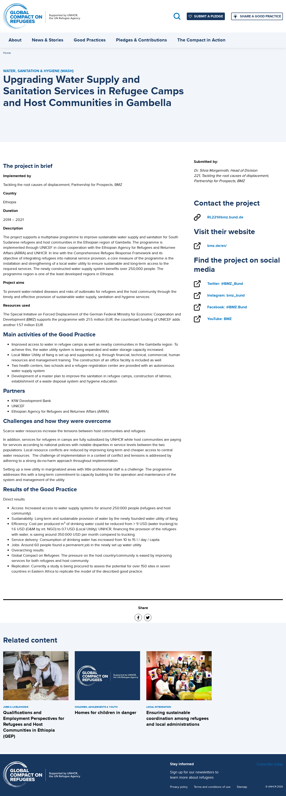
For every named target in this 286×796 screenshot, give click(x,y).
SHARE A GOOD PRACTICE (260, 16)
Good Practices (90, 39)
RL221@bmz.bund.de (225, 217)
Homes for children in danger (105, 712)
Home (7, 53)
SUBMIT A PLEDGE (208, 16)
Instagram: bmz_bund (226, 295)
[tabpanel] (36, 695)
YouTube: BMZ (219, 319)
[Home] (41, 16)
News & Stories (47, 39)
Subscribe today (269, 764)
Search (177, 16)
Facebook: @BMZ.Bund (227, 307)
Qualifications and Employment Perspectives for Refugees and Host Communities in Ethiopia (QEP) (33, 724)
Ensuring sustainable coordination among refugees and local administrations (177, 718)
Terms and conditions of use (212, 787)
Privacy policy (179, 787)
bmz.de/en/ (217, 245)
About (15, 39)
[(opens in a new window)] (138, 617)
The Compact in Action (201, 39)
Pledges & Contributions (141, 39)
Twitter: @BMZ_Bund (225, 283)
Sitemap (242, 787)
